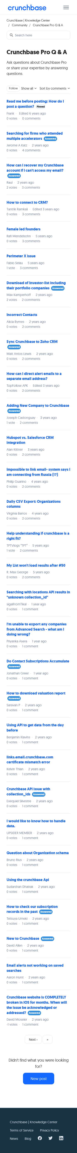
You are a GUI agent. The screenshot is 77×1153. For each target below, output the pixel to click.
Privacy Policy (49, 1130)
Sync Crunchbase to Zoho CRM (32, 341)
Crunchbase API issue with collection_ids (28, 792)
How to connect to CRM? (27, 202)
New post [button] (39, 1078)
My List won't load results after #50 (36, 565)
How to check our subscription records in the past (32, 909)
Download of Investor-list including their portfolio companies (36, 285)
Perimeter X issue (21, 256)
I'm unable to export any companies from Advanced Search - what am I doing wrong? (37, 629)
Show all (27, 88)
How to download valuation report (36, 693)
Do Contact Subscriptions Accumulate (38, 661)
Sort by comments (53, 88)
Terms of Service (21, 1130)
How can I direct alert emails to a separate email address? (34, 376)
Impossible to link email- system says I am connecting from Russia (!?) (38, 472)
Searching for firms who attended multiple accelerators (35, 136)
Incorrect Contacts (22, 314)
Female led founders (23, 229)
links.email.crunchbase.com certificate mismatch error (30, 760)
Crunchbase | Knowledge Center (28, 20)
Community (20, 25)
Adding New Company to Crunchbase (38, 405)
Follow (13, 88)
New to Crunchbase (23, 938)
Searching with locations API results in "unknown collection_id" (38, 595)
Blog (28, 1138)
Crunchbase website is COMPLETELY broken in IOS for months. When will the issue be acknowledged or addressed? (37, 1005)
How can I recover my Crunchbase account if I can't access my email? (35, 168)
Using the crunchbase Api (28, 879)
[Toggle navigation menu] (66, 7)
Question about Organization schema (38, 852)
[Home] (27, 7)
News (14, 1138)
